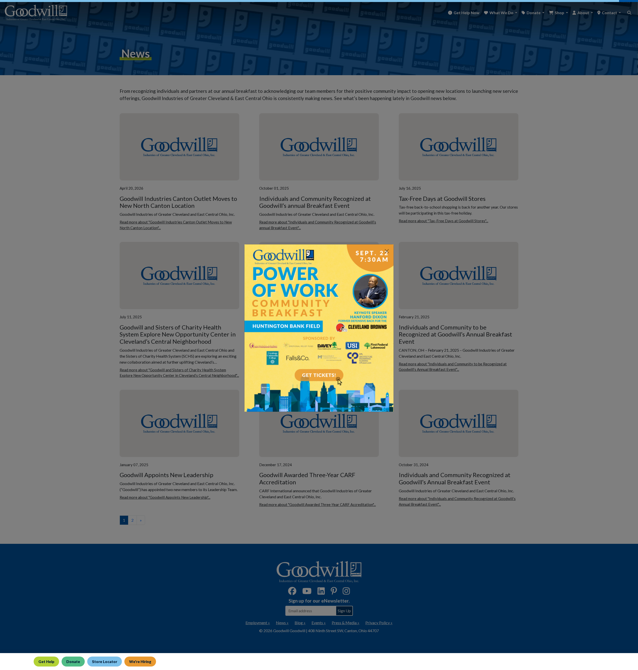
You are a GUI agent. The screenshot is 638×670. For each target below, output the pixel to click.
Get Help (46, 661)
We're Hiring (140, 661)
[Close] (387, 251)
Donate (73, 661)
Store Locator (104, 661)
